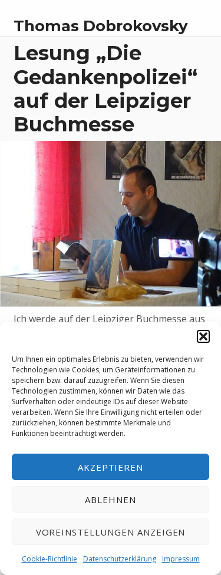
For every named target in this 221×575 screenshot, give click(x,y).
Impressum (181, 559)
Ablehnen (110, 499)
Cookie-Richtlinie (49, 559)
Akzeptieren (111, 467)
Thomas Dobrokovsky (100, 25)
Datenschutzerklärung (119, 559)
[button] (203, 336)
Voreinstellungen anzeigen (111, 532)
